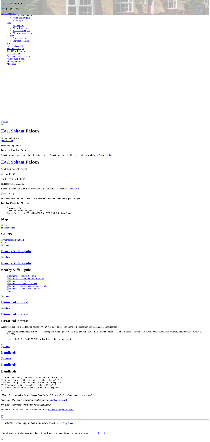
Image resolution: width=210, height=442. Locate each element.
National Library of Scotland (61, 409)
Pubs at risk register (21, 30)
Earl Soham (12, 130)
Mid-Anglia (18, 20)
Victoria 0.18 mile (27, 276)
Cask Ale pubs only (13, 3)
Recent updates (14, 53)
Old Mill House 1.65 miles (31, 278)
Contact (10, 35)
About (10, 43)
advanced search (8, 13)
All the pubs (18, 25)
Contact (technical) (21, 41)
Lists (9, 23)
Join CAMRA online (16, 51)
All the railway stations (23, 33)
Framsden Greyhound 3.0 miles (33, 286)
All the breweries (20, 28)
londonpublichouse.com (55, 400)
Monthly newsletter (15, 61)
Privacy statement (15, 46)
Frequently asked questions (19, 56)
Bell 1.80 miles (25, 281)
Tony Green (68, 423)
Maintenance (12, 64)
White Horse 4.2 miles (29, 288)
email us (108, 155)
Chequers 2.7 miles (27, 283)
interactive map (75, 188)
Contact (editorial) (21, 38)
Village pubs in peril (16, 59)
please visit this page (96, 433)
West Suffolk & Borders (23, 15)
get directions (7, 140)
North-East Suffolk (21, 18)
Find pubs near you (15, 48)
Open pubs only (11, 8)
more (3, 242)
